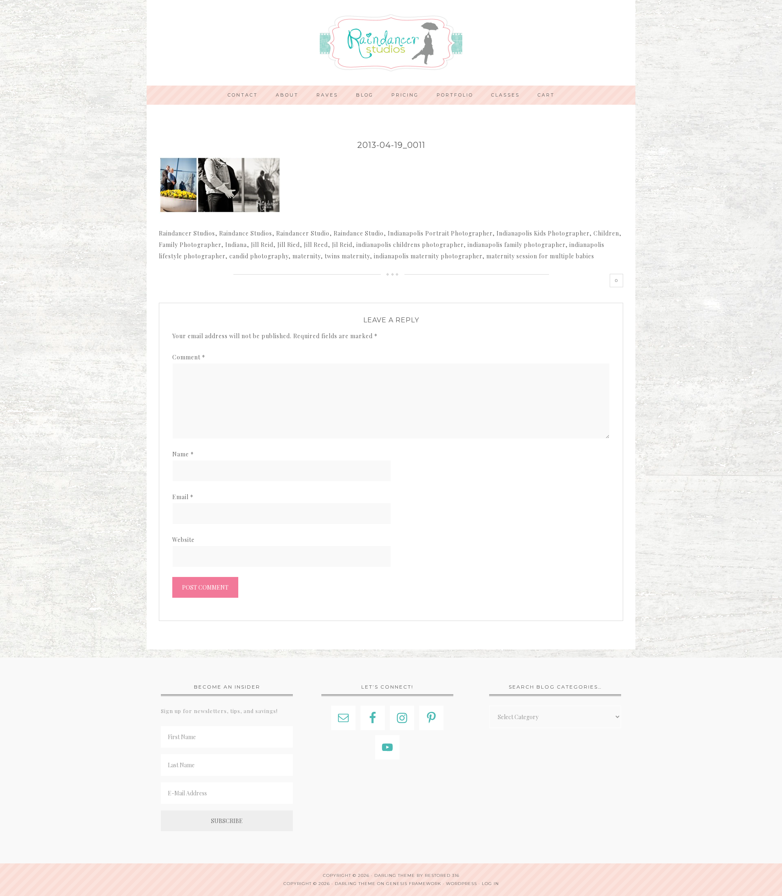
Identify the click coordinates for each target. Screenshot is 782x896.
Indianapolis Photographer (391, 42)
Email (182, 497)
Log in (490, 883)
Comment (188, 357)
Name (183, 454)
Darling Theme (355, 883)
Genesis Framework (413, 883)
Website (183, 540)
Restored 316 (442, 875)
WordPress (461, 883)
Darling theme (394, 875)
